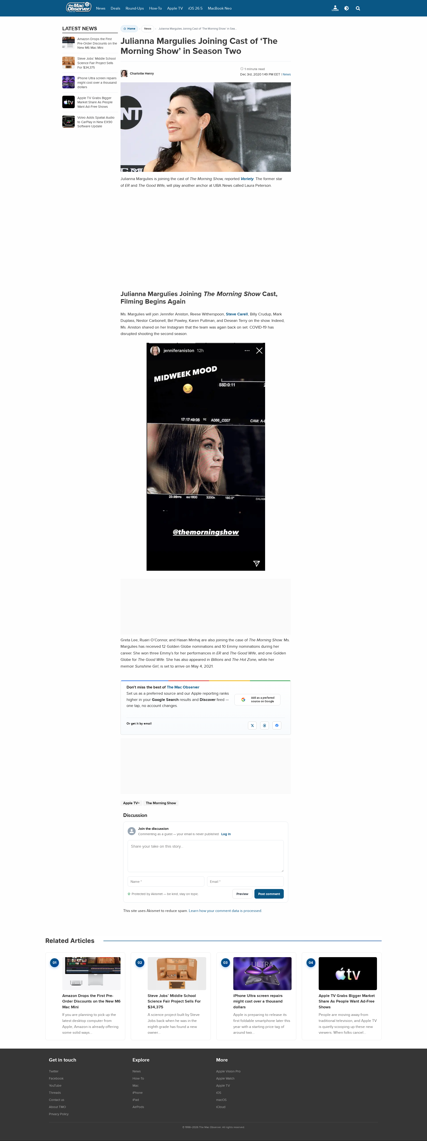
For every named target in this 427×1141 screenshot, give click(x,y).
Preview (242, 893)
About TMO (57, 1106)
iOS (218, 1092)
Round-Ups (135, 8)
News (100, 8)
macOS (221, 1099)
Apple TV (175, 8)
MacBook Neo (220, 8)
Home (131, 29)
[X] (252, 725)
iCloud (221, 1106)
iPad (136, 1099)
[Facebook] (276, 725)
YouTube (55, 1085)
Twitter (53, 1071)
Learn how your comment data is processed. (225, 910)
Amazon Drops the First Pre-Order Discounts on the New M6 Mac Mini (91, 1001)
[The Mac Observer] (78, 8)
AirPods (138, 1106)
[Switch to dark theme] (346, 8)
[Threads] (264, 725)
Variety (247, 179)
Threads (55, 1092)
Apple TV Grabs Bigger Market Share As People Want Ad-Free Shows (347, 1001)
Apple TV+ (131, 803)
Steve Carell (237, 314)
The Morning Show (161, 803)
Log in (226, 834)
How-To (155, 8)
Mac (136, 1085)
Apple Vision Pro (228, 1071)
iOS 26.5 (195, 8)
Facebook (56, 1078)
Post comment (269, 893)
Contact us (56, 1099)
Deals (115, 8)
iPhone (138, 1092)
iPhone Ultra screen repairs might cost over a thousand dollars (258, 1001)
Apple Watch (225, 1078)
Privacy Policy (58, 1113)
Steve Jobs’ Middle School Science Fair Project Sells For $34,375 (174, 1001)
